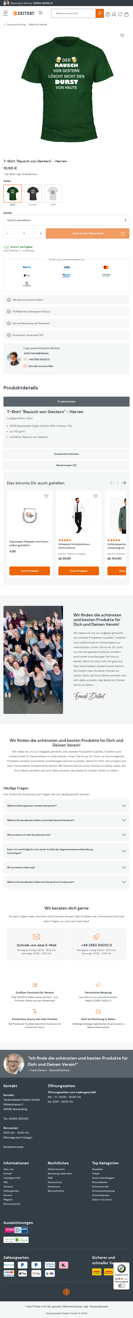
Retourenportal (11, 1203)
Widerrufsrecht (56, 1169)
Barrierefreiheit (56, 1190)
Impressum (54, 1186)
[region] (66, 92)
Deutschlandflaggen (103, 1177)
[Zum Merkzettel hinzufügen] (122, 35)
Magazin (8, 1199)
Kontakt (7, 1173)
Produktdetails (66, 401)
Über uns (8, 1169)
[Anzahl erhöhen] (40, 233)
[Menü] (6, 13)
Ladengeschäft (11, 1177)
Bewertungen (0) (66, 465)
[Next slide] (124, 483)
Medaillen (97, 1169)
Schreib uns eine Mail (40, 366)
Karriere (7, 1195)
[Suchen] (100, 13)
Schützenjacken (100, 1195)
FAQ (5, 1182)
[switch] (121, 1286)
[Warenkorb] (126, 14)
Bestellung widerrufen (60, 1173)
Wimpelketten (100, 1182)
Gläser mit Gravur (102, 1199)
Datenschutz (55, 1182)
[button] (66, 805)
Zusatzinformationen (66, 453)
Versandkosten (98, 1306)
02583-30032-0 (43, 3)
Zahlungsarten (11, 1190)
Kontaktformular (13, 1147)
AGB (50, 1177)
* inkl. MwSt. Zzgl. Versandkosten (20, 174)
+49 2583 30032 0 (39, 359)
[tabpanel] (66, 422)
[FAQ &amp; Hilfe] (108, 14)
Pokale (95, 1173)
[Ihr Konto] (114, 14)
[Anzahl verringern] (7, 233)
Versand (8, 1186)
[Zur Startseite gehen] (23, 13)
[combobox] (74, 13)
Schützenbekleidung (103, 1190)
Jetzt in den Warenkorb (87, 233)
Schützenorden (100, 1186)
